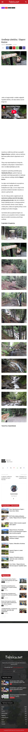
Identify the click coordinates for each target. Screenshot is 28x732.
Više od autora (14, 505)
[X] (10, 47)
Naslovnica (3, 5)
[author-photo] (14, 491)
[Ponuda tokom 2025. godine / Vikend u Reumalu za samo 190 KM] (5, 682)
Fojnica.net (8, 460)
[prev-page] (2, 571)
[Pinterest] (14, 47)
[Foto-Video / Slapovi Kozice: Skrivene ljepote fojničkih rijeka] (5, 565)
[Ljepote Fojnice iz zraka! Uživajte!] (5, 552)
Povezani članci (6, 505)
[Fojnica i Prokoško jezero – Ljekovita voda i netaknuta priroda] (5, 558)
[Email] (20, 47)
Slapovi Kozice (9, 461)
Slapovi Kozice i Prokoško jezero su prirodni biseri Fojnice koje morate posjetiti (18, 531)
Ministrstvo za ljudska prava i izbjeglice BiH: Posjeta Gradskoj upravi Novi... (9, 587)
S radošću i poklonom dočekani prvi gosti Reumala (6, 478)
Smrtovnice (12, 697)
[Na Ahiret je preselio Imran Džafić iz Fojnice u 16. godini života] (5, 696)
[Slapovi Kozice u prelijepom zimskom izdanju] (5, 538)
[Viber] (23, 47)
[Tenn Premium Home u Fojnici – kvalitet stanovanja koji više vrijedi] (23, 580)
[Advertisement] (14, 24)
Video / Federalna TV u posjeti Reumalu (21, 477)
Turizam (13, 7)
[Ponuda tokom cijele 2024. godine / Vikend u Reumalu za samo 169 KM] (5, 689)
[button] (2, 2)
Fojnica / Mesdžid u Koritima (17, 543)
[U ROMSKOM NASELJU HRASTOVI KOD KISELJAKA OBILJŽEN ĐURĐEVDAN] (23, 610)
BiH (6, 7)
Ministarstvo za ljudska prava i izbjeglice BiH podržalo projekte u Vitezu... (9, 595)
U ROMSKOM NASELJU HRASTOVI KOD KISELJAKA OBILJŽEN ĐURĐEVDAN (9, 610)
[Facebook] (7, 47)
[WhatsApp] (17, 47)
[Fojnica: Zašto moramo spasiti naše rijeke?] (5, 524)
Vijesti (8, 5)
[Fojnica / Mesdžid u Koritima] (5, 545)
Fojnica (9, 7)
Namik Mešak (9, 44)
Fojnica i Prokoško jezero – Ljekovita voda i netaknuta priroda (16, 559)
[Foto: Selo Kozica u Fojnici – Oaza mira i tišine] (5, 510)
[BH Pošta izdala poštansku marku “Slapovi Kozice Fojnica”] (5, 517)
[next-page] (5, 571)
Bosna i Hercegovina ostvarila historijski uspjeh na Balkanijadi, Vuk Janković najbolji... (9, 603)
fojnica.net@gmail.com (18, 667)
